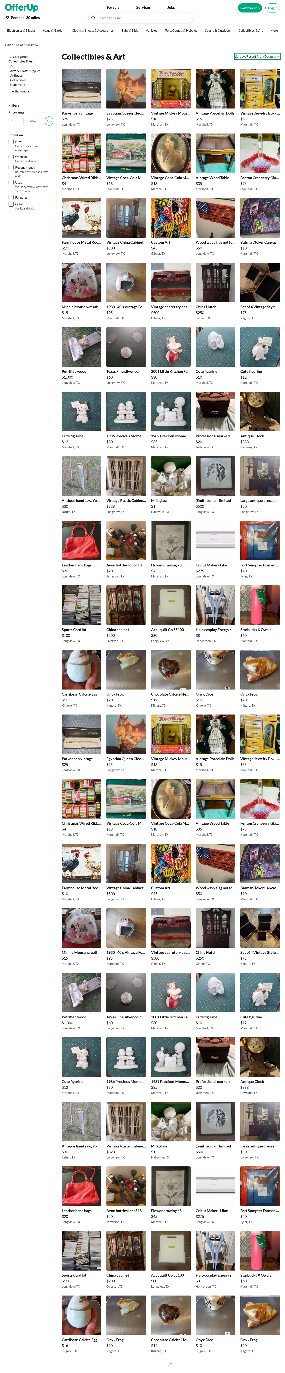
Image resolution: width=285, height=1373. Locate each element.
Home (9, 44)
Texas (19, 44)
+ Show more (20, 91)
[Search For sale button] (93, 17)
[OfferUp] (21, 8)
